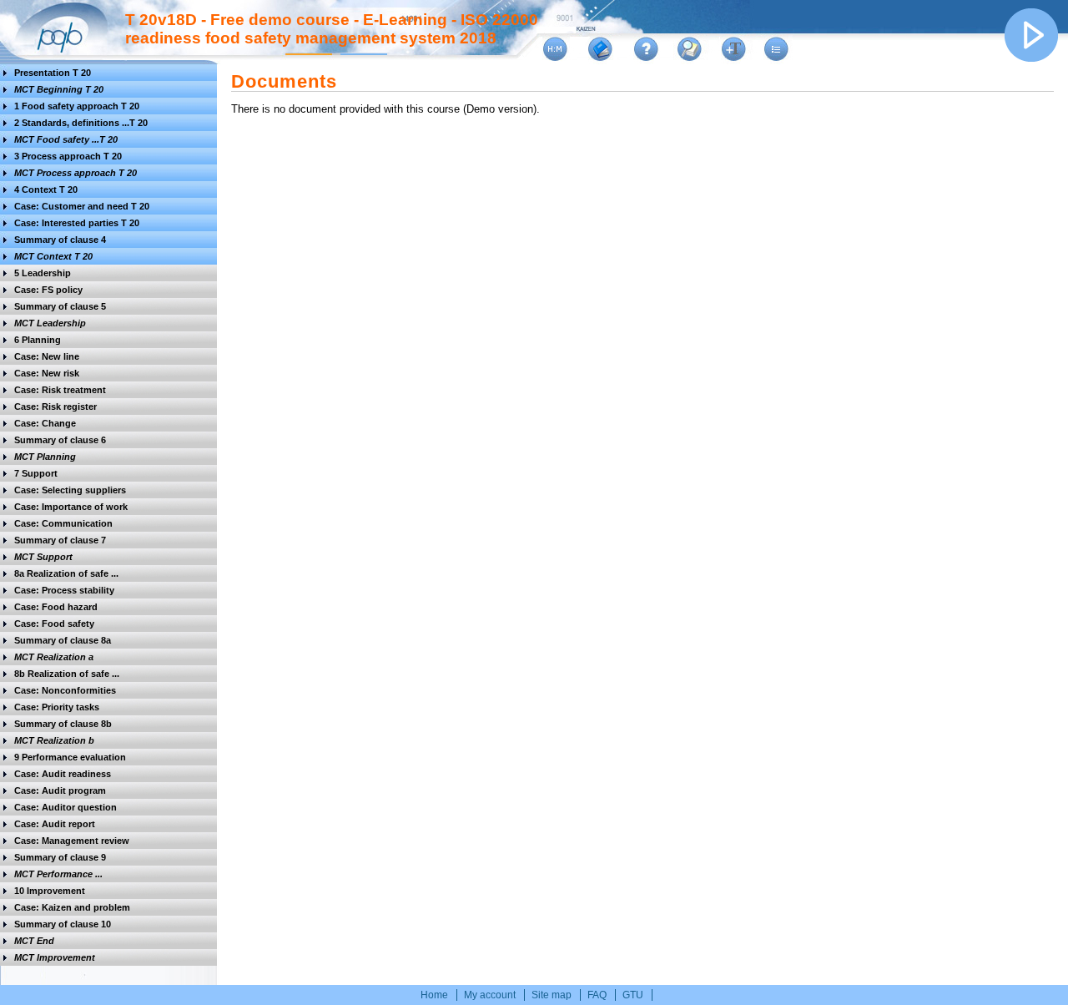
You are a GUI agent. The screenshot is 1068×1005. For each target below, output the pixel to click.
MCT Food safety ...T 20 (66, 139)
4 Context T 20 (46, 189)
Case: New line (46, 356)
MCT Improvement (54, 957)
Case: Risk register (55, 406)
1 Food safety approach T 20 (76, 106)
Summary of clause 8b (63, 724)
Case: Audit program (60, 790)
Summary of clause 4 (60, 240)
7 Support (36, 473)
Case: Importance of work (71, 507)
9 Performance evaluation (70, 757)
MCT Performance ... (58, 874)
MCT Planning (45, 457)
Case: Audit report (54, 824)
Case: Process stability (64, 590)
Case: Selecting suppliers (70, 490)
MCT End (34, 941)
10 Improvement (49, 891)
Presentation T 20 (52, 73)
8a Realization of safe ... (66, 573)
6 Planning (37, 340)
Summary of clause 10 (62, 924)
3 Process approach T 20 (68, 156)
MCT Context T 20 (53, 256)
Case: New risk (46, 373)
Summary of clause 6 (60, 440)
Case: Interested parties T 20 (76, 223)
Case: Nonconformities (65, 690)
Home (434, 995)
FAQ (597, 995)
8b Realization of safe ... (66, 674)
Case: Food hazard (56, 607)
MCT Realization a (53, 657)
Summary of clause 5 (60, 306)
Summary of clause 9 (60, 857)
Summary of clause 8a (62, 640)
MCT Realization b (54, 740)
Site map (551, 995)
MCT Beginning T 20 (58, 89)
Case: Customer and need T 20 (81, 206)
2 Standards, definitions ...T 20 (81, 123)
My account (490, 995)
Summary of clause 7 (60, 540)
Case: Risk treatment (60, 390)
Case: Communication (63, 523)
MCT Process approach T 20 (75, 173)
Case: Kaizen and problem (72, 907)
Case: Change (45, 423)
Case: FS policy (48, 290)
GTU (632, 995)
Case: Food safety (54, 624)
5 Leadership (42, 273)
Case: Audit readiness (62, 774)
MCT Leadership (50, 323)
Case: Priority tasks (56, 707)
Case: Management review (71, 841)
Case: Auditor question (65, 807)
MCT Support (43, 557)
